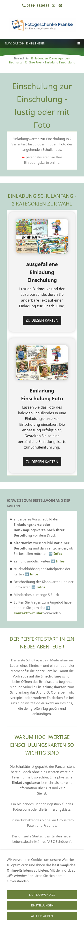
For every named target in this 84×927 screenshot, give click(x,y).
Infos (58, 553)
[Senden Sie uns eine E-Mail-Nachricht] (54, 5)
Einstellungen (42, 905)
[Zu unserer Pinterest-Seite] (60, 5)
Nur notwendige (42, 895)
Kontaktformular (28, 613)
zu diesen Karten (42, 320)
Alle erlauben (42, 916)
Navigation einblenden (25, 43)
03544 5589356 (37, 5)
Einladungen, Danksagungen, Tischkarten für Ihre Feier (39, 60)
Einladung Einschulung (60, 62)
